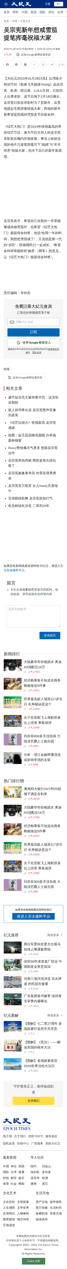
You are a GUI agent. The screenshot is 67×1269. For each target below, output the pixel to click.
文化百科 (9, 1201)
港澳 (21, 1172)
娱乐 (21, 1178)
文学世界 (23, 1207)
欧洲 (45, 1178)
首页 (7, 12)
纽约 (33, 1166)
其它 (45, 1183)
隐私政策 (9, 1143)
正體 (47, 3)
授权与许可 (35, 1136)
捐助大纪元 (52, 1143)
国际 (42, 12)
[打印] (43, 65)
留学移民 (56, 1201)
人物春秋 (23, 1213)
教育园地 (9, 1219)
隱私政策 (36, 353)
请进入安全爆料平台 (33, 916)
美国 (33, 12)
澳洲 (33, 1183)
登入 (58, 4)
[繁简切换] (61, 65)
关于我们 (20, 1136)
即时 (16, 12)
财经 (14, 1178)
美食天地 (56, 1213)
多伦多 (46, 1172)
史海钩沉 (9, 1213)
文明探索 (23, 1201)
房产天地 (42, 1201)
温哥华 (35, 1178)
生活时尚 (56, 1207)
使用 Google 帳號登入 (37, 342)
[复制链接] (34, 64)
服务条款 (51, 1136)
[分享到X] (25, 65)
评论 (51, 12)
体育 (6, 1183)
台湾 (60, 12)
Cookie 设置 (33, 1261)
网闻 (21, 1183)
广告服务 (37, 1143)
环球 (14, 21)
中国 (25, 12)
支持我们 (33, 1100)
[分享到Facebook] (7, 65)
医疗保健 (42, 1207)
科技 (6, 1178)
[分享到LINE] (16, 65)
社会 (14, 1183)
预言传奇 (23, 1219)
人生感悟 (9, 1207)
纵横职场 (42, 1213)
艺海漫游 (9, 1225)
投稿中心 (23, 1143)
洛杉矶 (35, 1172)
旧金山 (46, 1166)
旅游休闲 (42, 1219)
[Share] (26, 671)
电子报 (7, 1136)
